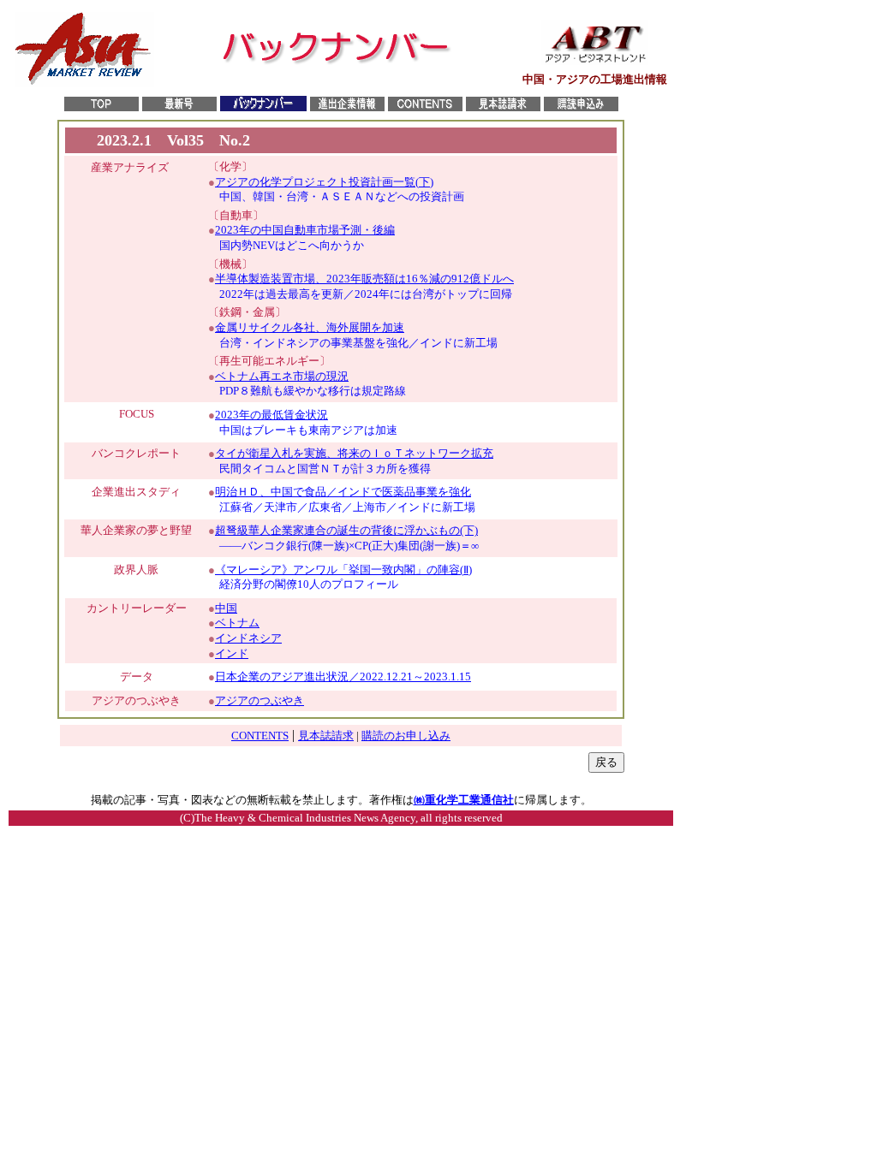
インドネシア (248, 638)
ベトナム (237, 622)
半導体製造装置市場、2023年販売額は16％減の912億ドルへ (364, 278)
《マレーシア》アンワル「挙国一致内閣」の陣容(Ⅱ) (343, 569)
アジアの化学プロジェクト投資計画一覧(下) (324, 181)
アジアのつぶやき (259, 700)
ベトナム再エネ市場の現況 (282, 376)
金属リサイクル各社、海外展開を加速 (309, 327)
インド (231, 653)
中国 (226, 608)
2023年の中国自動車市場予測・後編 (305, 229)
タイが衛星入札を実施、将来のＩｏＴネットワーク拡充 (354, 453)
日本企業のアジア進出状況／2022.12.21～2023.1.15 (343, 676)
